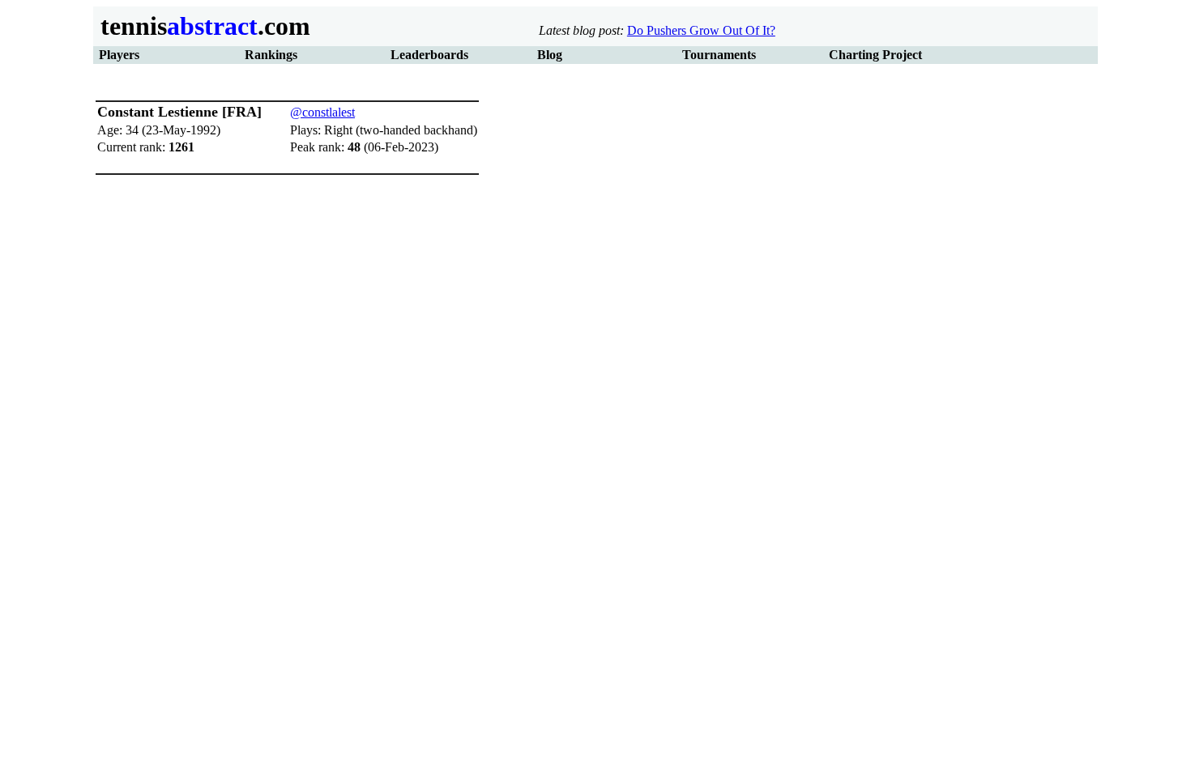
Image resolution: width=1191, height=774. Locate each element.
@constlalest (322, 112)
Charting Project (875, 55)
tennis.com (202, 25)
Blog (549, 55)
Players (119, 55)
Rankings (271, 55)
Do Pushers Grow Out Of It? (701, 30)
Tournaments (719, 55)
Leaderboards (429, 55)
